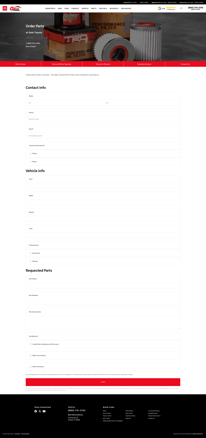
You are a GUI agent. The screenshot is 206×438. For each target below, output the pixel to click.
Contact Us (185, 64)
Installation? (33, 336)
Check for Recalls (103, 64)
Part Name (33, 279)
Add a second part (39, 355)
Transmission (34, 245)
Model (31, 212)
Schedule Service (144, 64)
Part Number (33, 295)
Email (31, 129)
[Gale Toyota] (15, 8)
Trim (31, 229)
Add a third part (38, 367)
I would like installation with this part (45, 344)
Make (31, 196)
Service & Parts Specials (61, 64)
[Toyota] (5, 8)
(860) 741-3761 (195, 7)
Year (31, 179)
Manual (35, 261)
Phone (31, 112)
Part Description (35, 312)
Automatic (36, 253)
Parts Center (21, 64)
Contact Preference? (37, 145)
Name (31, 96)
